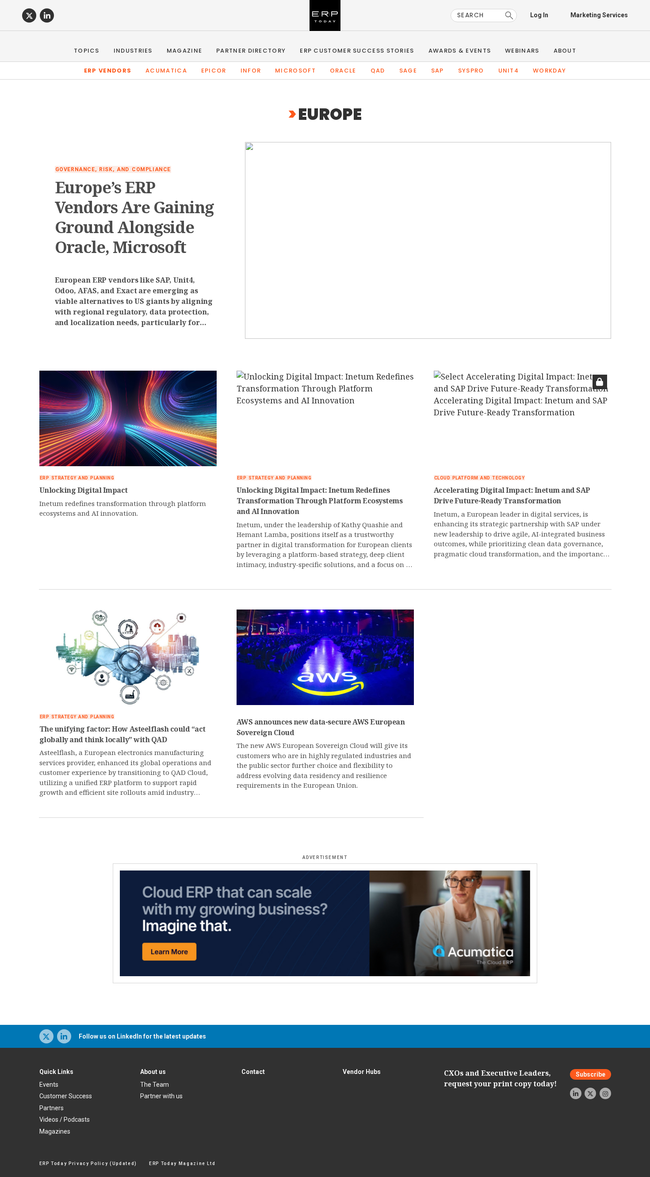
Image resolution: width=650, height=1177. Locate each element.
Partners (51, 1108)
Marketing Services (599, 15)
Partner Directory (251, 50)
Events (48, 1084)
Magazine (184, 50)
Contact (253, 1071)
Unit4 (508, 70)
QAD (378, 70)
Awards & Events (459, 50)
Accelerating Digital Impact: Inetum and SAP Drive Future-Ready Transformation (512, 495)
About (565, 50)
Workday (549, 70)
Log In (539, 15)
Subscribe (590, 1074)
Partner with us (161, 1096)
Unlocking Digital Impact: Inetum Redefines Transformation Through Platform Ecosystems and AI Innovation (320, 500)
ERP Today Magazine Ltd (182, 1163)
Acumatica (166, 70)
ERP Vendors (107, 70)
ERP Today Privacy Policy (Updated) (88, 1163)
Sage (408, 70)
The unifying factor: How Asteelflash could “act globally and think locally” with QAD (122, 734)
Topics (86, 50)
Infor (251, 70)
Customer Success (65, 1096)
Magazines (54, 1131)
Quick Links (56, 1071)
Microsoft (295, 70)
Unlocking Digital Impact (83, 490)
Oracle (343, 70)
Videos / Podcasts (64, 1119)
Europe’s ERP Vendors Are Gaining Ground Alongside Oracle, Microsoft (134, 217)
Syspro (471, 70)
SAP (437, 70)
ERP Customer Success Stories (357, 50)
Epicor (213, 70)
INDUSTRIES (133, 50)
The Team (154, 1084)
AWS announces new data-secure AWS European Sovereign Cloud (321, 727)
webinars (522, 50)
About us (153, 1071)
